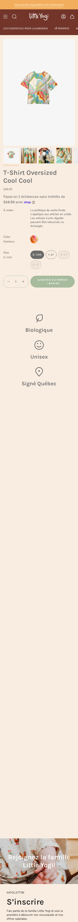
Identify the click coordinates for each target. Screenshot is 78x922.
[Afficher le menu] (5, 16)
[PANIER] (72, 16)
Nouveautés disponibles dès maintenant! (39, 5)
